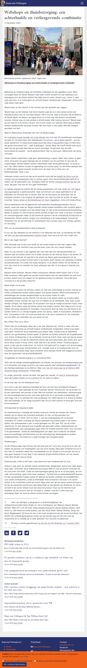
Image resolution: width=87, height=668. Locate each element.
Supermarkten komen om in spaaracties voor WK (28, 603)
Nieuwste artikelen (13, 541)
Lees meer (24, 656)
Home (8, 646)
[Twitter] (20, 533)
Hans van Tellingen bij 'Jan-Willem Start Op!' (26, 616)
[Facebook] (13, 533)
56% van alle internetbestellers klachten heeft (27, 235)
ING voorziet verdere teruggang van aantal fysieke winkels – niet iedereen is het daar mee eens (41, 588)
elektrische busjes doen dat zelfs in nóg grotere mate (46, 143)
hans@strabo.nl (67, 645)
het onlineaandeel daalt (30, 429)
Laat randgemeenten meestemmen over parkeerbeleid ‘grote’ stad (35, 571)
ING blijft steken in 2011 (16, 544)
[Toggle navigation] (82, 3)
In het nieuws (11, 583)
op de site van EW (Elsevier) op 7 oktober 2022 (58, 523)
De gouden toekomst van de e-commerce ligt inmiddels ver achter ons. (38, 558)
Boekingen (11, 649)
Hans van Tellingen (16, 3)
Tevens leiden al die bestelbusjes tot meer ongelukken (36, 200)
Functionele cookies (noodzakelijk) (18, 661)
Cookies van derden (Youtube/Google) (51, 661)
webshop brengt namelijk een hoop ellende (26, 137)
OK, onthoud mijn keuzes (14, 664)
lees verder (17, 551)
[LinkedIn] (6, 533)
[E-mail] (26, 533)
